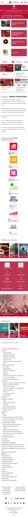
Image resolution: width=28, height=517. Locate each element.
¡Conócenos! (15, 52)
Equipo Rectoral (7, 352)
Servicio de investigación (8, 442)
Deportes (4, 471)
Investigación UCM (13, 256)
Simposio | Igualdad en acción (6, 88)
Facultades (6, 366)
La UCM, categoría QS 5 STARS (18, 42)
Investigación (5, 441)
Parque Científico (6, 490)
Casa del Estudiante (7, 473)
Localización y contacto (13, 509)
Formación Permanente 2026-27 (18, 23)
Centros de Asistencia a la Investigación (13, 388)
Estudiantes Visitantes (9, 406)
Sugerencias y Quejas (20, 490)
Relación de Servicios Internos (11, 384)
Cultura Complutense (4, 256)
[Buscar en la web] (27, 2)
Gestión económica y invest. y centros (12, 446)
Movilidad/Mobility (6, 458)
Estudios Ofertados (7, 399)
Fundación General (6, 487)
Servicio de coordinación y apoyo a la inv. (13, 448)
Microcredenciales (8, 435)
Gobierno (4, 350)
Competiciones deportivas (8, 314)
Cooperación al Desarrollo (9, 480)
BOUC (4, 363)
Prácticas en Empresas (9, 421)
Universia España (20, 487)
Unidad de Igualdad (8, 390)
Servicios (4, 381)
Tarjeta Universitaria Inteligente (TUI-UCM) (14, 383)
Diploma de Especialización (10, 426)
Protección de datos (13, 512)
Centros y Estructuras (7, 365)
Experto (5, 428)
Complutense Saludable (13, 335)
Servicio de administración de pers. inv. (12, 444)
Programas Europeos (7, 459)
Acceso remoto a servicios (8, 339)
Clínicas (5, 372)
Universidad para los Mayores (11, 379)
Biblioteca (4, 454)
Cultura (3, 469)
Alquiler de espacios (20, 488)
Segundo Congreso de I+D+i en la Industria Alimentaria (21, 75)
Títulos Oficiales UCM (7, 437)
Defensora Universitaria (9, 356)
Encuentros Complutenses (9, 477)
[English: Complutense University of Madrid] (22, 2)
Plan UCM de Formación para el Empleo (13, 419)
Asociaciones (5, 475)
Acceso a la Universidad (8, 408)
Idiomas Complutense (8, 377)
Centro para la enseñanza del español (13, 375)
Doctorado (6, 404)
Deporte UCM (23, 256)
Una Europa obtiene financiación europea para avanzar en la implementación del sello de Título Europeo (13, 129)
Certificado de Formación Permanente (13, 433)
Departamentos (7, 368)
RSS (14, 514)
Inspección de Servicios (9, 358)
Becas (3, 413)
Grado (4, 401)
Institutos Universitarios (9, 370)
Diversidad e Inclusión (9, 393)
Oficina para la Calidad (9, 386)
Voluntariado (5, 478)
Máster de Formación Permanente (12, 424)
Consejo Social (7, 359)
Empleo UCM (6, 488)
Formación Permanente (8, 422)
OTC (2, 450)
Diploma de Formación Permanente (12, 431)
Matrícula (4, 411)
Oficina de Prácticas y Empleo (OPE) (12, 417)
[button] (2, 10)
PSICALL (5, 391)
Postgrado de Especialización (11, 429)
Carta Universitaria (7, 461)
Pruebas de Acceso (8, 410)
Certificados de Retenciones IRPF (10, 342)
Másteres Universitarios (9, 402)
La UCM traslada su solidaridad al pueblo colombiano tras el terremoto (12, 16)
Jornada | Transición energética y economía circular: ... (21, 89)
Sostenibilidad (7, 395)
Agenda (4, 62)
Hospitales (6, 374)
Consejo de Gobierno (8, 354)
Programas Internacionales (9, 463)
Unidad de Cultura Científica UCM (4, 335)
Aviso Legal (13, 511)
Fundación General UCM (8, 452)
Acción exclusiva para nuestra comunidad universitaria (17, 34)
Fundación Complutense (23, 335)
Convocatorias (5, 465)
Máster (5, 415)
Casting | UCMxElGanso (5, 74)
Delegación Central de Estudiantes (12, 361)
